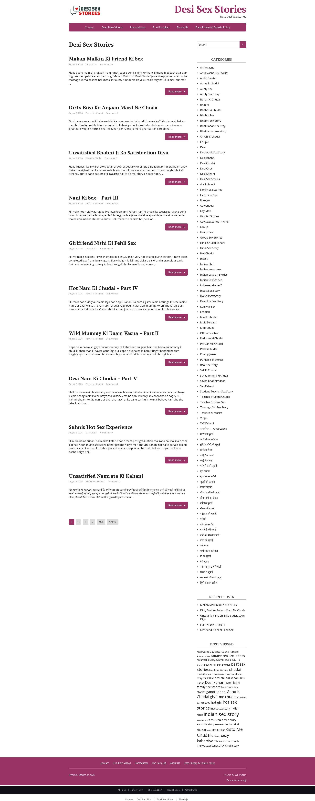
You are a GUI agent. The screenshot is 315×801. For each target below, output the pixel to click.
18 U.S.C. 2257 (155, 790)
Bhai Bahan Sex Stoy (212, 126)
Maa (209, 730)
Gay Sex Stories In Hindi (214, 221)
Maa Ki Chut (218, 729)
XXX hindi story (229, 745)
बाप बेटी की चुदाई (208, 529)
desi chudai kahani (227, 678)
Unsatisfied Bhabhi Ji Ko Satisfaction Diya (118, 152)
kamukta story (205, 724)
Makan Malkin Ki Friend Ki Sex (106, 58)
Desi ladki (233, 683)
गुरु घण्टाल (205, 471)
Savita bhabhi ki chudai (214, 375)
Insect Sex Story (210, 290)
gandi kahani (216, 692)
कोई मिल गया (206, 460)
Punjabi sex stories (211, 359)
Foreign (205, 200)
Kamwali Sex (207, 306)
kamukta (201, 720)
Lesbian (205, 312)
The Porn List (161, 27)
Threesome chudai (227, 741)
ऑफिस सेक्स (206, 450)
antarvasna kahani (227, 651)
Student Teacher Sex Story (216, 391)
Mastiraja (183, 799)
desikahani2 (207, 184)
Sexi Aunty (215, 736)
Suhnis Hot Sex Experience (101, 427)
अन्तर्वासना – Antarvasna (213, 429)
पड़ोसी (203, 519)
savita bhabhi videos (212, 381)
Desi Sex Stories (210, 9)
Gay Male (205, 211)
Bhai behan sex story (213, 131)
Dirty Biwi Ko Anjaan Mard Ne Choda (113, 107)
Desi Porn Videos (112, 27)
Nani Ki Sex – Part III (93, 197)
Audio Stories (208, 78)
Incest (204, 258)
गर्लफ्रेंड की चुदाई (208, 466)
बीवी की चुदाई (206, 540)
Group (204, 227)
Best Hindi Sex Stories (217, 664)
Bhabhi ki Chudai (93, 158)
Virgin (204, 418)
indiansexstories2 (211, 285)
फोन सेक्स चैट (207, 524)
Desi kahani (215, 682)
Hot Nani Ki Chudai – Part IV (103, 288)
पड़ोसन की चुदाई (208, 513)
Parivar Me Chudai (94, 113)
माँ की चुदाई (205, 556)
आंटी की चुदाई (206, 434)
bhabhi (204, 105)
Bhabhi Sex (207, 115)
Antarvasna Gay (205, 651)
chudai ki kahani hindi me (223, 674)
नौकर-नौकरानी (207, 508)
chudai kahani (204, 674)
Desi (203, 147)
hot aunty (205, 702)
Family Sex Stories (211, 189)
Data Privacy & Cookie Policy (212, 27)
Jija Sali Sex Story (210, 296)
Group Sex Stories (211, 237)
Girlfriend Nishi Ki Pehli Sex (102, 243)
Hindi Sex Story (209, 248)
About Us (182, 27)
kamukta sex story (221, 720)
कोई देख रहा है (207, 455)
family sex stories (208, 687)
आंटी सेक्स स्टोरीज (209, 439)
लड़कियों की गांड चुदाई (210, 577)
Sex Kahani (207, 386)
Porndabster (138, 27)
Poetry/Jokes (208, 354)
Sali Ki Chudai (208, 370)
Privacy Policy (137, 790)
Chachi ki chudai (210, 136)
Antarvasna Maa (203, 656)
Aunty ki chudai (209, 83)
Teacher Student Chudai (215, 397)
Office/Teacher (209, 333)
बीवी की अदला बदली (209, 535)
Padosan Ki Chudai (211, 338)
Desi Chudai (91, 64)
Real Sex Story (209, 365)
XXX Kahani (207, 423)
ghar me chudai (223, 696)
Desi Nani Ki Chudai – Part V (103, 378)
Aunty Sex (206, 89)
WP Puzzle (240, 774)
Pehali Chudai (208, 349)
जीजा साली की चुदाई (209, 492)
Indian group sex (210, 269)
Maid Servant (208, 322)
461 (101, 522)
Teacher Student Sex (213, 402)
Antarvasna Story (206, 659)
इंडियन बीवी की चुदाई (210, 444)
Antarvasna (207, 67)
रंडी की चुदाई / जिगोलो (210, 567)
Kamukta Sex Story (211, 301)
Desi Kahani (207, 174)
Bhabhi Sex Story (210, 120)
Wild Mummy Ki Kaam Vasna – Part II (114, 333)
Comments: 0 (106, 64)
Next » (112, 522)
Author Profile (191, 790)
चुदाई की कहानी (207, 482)
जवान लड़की (206, 487)
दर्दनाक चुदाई (206, 503)
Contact (89, 27)
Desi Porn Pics (144, 799)
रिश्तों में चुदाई (206, 572)
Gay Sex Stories (209, 216)
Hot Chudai (207, 253)
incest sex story (220, 708)
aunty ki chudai (223, 659)
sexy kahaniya (213, 738)
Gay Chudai (207, 205)
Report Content (173, 790)
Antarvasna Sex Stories (214, 73)
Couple (204, 142)
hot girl (216, 702)
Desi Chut (206, 168)
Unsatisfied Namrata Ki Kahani (106, 476)
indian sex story (221, 714)
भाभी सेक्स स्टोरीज (209, 551)
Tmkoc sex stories (211, 413)
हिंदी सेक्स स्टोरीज (208, 582)
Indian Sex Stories (211, 280)
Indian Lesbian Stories (214, 274)
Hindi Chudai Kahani (95, 481)
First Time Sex (208, 195)
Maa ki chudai (208, 317)
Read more (175, 91)
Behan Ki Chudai (210, 99)
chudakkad (208, 678)
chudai (235, 669)
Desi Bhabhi (207, 158)
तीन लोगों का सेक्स (209, 498)
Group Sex (206, 232)
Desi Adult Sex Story (212, 152)
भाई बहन (204, 545)
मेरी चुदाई (204, 561)
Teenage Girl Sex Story (214, 407)
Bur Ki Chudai (222, 670)
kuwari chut (222, 724)
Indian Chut (207, 264)
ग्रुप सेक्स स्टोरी (208, 476)
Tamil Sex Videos (165, 799)
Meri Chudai (91, 432)
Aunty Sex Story (210, 94)
